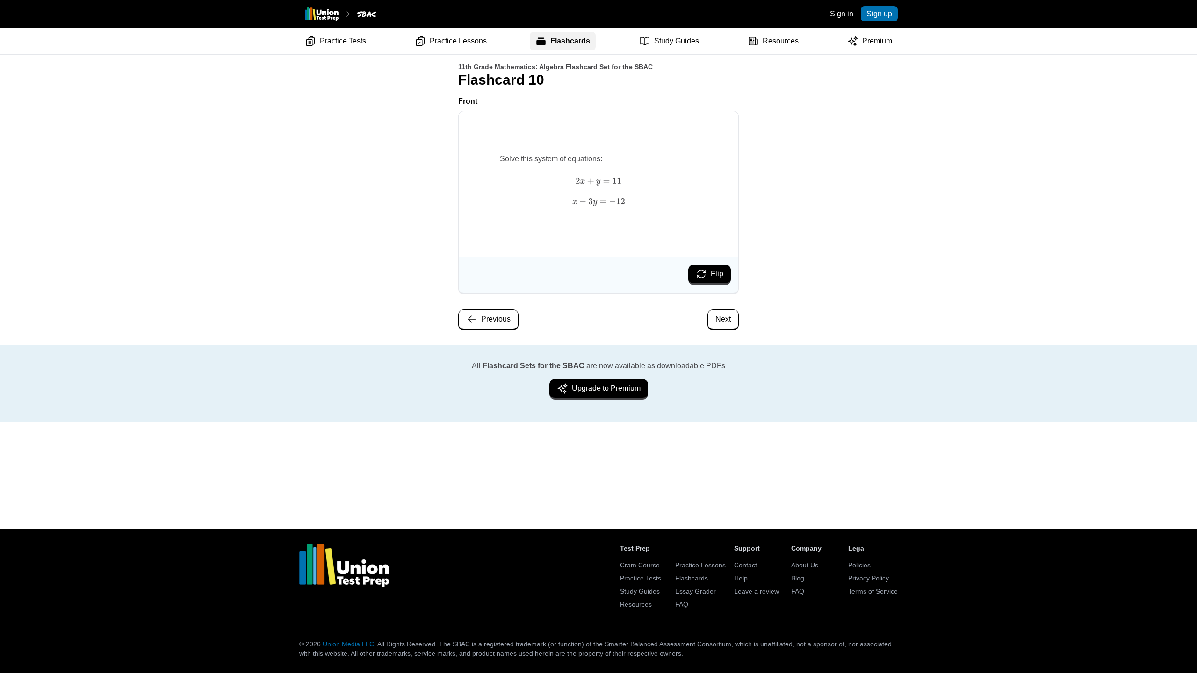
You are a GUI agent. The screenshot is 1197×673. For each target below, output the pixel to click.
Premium (877, 41)
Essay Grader (695, 591)
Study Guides (676, 41)
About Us (804, 565)
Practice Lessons (458, 41)
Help (741, 578)
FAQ (681, 604)
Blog (797, 578)
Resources (781, 41)
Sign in (841, 14)
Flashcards (570, 41)
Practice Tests (343, 41)
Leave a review (756, 591)
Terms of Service (873, 591)
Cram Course (640, 565)
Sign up (879, 14)
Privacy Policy (868, 578)
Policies (859, 565)
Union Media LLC (348, 644)
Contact (745, 565)
